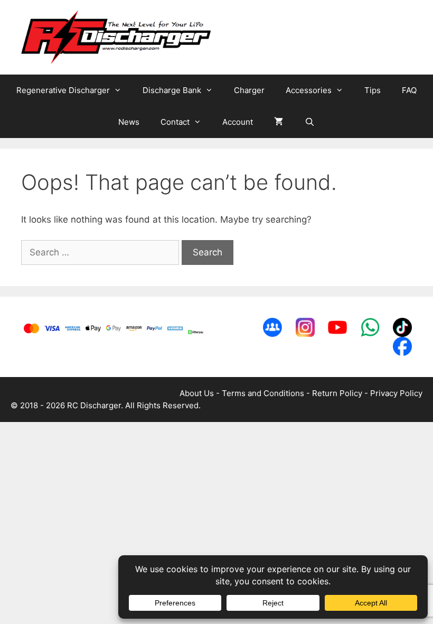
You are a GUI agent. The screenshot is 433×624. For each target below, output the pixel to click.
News (128, 122)
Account (237, 122)
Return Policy (337, 393)
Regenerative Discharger (63, 90)
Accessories (309, 90)
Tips (372, 90)
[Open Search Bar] (309, 122)
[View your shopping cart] (278, 122)
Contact (175, 122)
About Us (197, 393)
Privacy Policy (396, 393)
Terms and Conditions (263, 393)
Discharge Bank (172, 90)
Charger (249, 90)
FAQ (409, 90)
